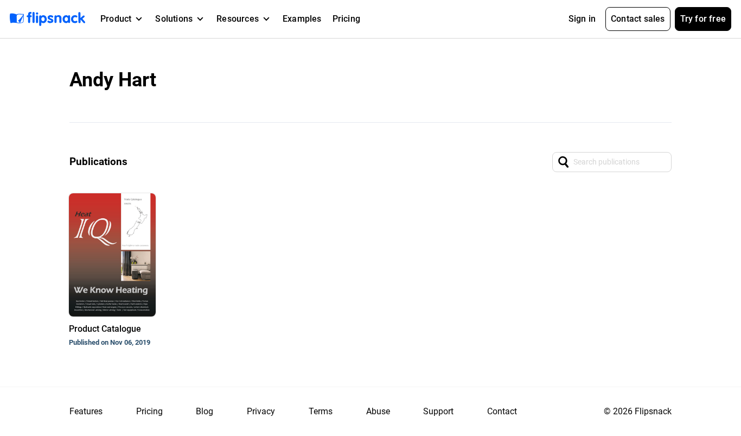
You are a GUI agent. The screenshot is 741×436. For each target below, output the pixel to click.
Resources (237, 19)
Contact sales (638, 19)
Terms (321, 411)
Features (86, 411)
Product (115, 19)
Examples (302, 19)
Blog (204, 411)
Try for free (703, 19)
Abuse (378, 411)
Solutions (174, 19)
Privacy (261, 411)
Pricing (346, 19)
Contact (502, 411)
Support (438, 411)
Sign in (582, 19)
